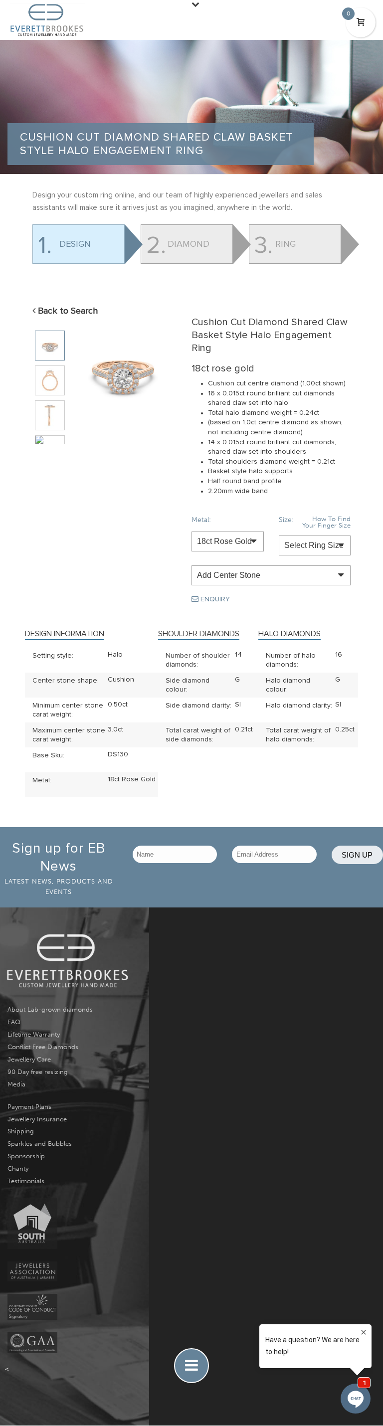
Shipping (20, 1131)
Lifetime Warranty (33, 1034)
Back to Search (66, 311)
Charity (17, 1168)
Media (16, 1084)
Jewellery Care (29, 1059)
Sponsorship (26, 1156)
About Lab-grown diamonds (50, 1009)
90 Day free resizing (37, 1071)
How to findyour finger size (326, 522)
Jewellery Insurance (37, 1119)
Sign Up (357, 855)
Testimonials (25, 1181)
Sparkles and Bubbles (39, 1143)
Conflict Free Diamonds (42, 1047)
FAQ (13, 1022)
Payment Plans (29, 1106)
